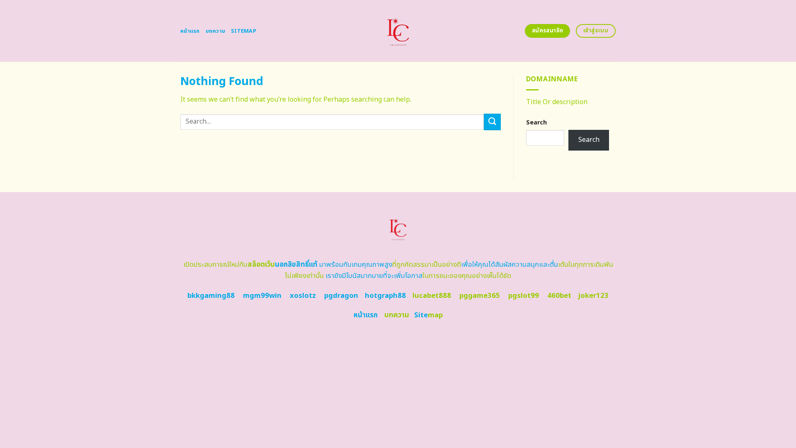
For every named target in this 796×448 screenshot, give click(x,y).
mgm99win (262, 295)
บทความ (216, 31)
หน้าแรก (190, 31)
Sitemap (243, 31)
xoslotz (303, 295)
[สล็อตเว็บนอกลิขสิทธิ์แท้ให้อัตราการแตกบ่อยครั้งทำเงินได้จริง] (398, 31)
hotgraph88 (385, 295)
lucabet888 (432, 295)
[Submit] (492, 122)
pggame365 (479, 295)
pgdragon (341, 295)
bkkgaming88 (211, 295)
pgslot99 (523, 295)
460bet (559, 295)
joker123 (593, 295)
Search (536, 122)
